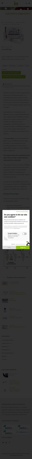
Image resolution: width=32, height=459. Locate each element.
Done (9, 247)
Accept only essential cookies (22, 211)
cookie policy (17, 228)
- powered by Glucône (18, 244)
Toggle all (22, 247)
